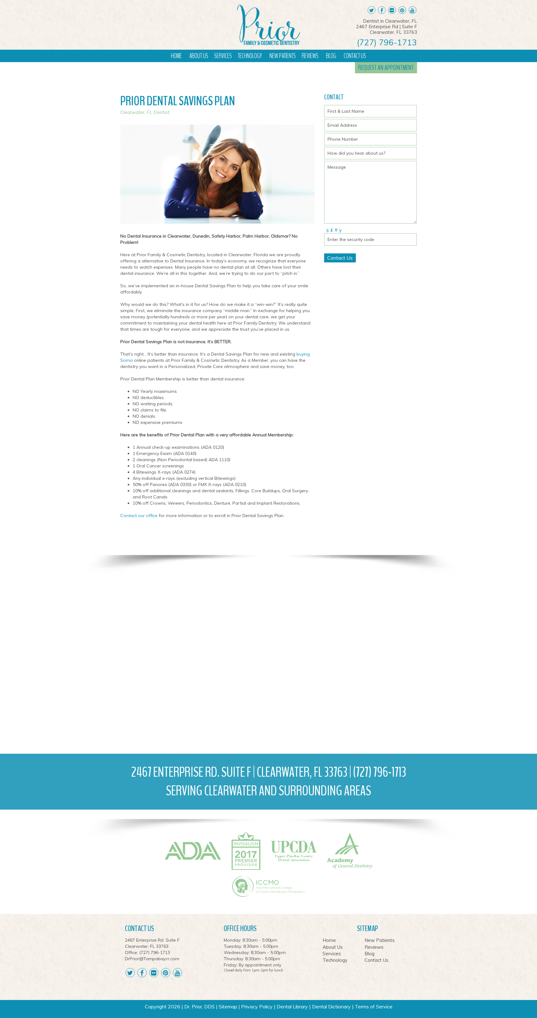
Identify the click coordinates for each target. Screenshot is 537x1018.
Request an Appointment (386, 67)
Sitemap (228, 1006)
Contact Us (355, 56)
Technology (250, 56)
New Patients (282, 56)
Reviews (310, 56)
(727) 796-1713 (387, 42)
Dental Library (292, 1006)
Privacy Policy (257, 1006)
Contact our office (139, 515)
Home (176, 56)
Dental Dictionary (331, 1006)
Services (223, 56)
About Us (198, 56)
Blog (331, 56)
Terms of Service (373, 1006)
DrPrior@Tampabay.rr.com (152, 958)
